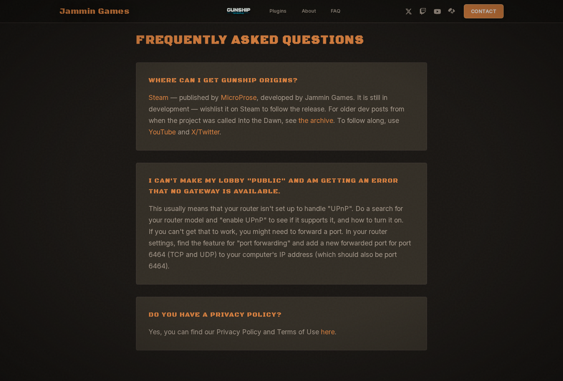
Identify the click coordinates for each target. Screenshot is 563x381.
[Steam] (451, 11)
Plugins (278, 11)
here (328, 332)
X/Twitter (205, 132)
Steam (159, 97)
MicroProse (239, 97)
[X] (409, 11)
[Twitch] (423, 11)
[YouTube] (437, 11)
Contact (484, 11)
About (309, 11)
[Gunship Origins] (238, 11)
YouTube (162, 132)
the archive (315, 120)
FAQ (336, 11)
